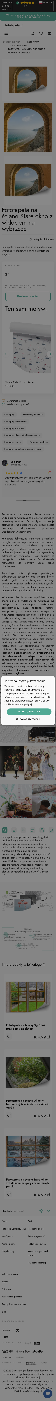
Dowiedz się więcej (22, 704)
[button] (28, 719)
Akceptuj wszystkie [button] (29, 711)
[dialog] (28, 700)
